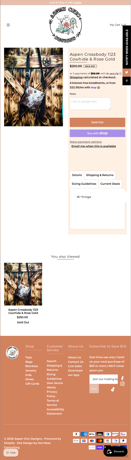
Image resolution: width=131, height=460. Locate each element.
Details (77, 175)
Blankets (31, 366)
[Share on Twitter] (126, 72)
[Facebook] (122, 379)
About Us (74, 357)
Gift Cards (32, 383)
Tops (28, 357)
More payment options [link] (86, 142)
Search (51, 361)
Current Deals (110, 183)
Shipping (76, 77)
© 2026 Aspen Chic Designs (23, 438)
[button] (97, 73)
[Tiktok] (113, 390)
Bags (28, 361)
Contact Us (75, 361)
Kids (28, 375)
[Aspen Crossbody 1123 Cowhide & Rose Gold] (23, 284)
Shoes (29, 379)
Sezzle (78, 2)
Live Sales (75, 366)
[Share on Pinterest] (126, 81)
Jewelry (30, 370)
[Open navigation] (15, 24)
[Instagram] (122, 384)
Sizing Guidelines (84, 183)
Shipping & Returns (99, 175)
